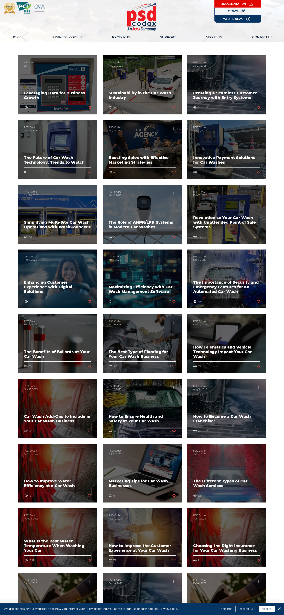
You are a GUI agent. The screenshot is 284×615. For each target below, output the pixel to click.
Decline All (246, 609)
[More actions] (90, 64)
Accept (266, 609)
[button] (67, 37)
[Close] (279, 609)
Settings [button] (226, 609)
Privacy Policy (169, 609)
